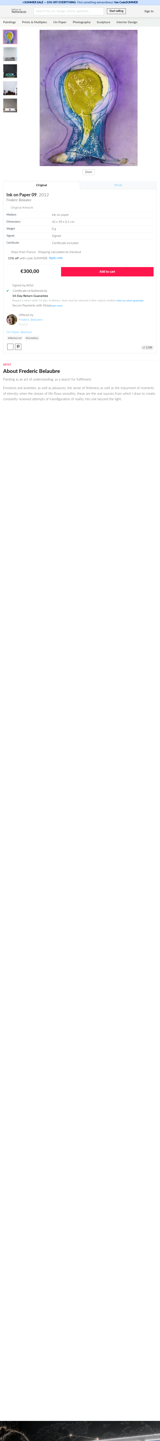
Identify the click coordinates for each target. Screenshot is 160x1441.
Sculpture (103, 22)
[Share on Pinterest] (18, 347)
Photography (82, 22)
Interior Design (126, 22)
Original (41, 185)
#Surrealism (32, 338)
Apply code (55, 258)
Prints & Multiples (34, 22)
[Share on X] (10, 347)
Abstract (26, 332)
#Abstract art (14, 338)
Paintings (9, 22)
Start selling (116, 11)
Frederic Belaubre (31, 319)
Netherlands (19, 12)
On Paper (60, 22)
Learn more (56, 305)
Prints (118, 185)
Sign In (149, 11)
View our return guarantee (130, 300)
